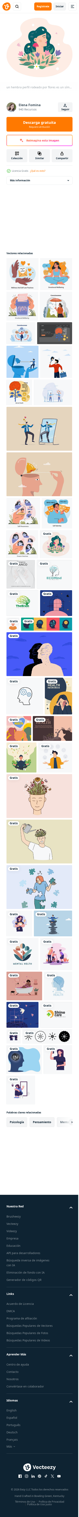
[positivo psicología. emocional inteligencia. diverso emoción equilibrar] (54, 639)
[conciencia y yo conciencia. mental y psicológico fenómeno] (22, 367)
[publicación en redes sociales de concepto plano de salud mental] (26, 922)
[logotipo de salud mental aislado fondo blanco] (20, 1302)
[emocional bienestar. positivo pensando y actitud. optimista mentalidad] (22, 271)
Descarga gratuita (39, 124)
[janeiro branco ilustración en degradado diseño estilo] (54, 672)
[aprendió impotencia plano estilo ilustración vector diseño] (51, 1406)
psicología (17, 1439)
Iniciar (60, 6)
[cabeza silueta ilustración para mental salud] (24, 1376)
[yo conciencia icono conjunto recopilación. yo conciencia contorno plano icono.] (31, 1353)
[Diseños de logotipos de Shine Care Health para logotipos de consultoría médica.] (22, 1331)
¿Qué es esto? (37, 171)
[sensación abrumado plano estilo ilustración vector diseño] (19, 1149)
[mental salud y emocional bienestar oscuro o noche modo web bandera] (24, 395)
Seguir (65, 109)
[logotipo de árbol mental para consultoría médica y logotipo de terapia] (24, 702)
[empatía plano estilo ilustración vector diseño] (47, 1326)
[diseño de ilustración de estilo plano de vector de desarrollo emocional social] (22, 1240)
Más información (20, 177)
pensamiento (42, 1439)
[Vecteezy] (6, 6)
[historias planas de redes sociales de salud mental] (47, 883)
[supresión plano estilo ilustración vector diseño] (20, 1406)
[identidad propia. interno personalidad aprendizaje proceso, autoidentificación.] (21, 640)
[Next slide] (63, 1439)
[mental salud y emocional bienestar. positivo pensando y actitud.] (53, 454)
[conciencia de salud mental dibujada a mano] (20, 889)
